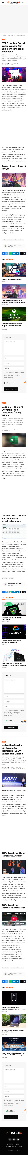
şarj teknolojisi (19, 967)
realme (12, 967)
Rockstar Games (19, 239)
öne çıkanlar (10, 239)
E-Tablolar (4, 578)
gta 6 (3, 239)
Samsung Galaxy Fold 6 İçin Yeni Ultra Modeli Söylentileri (13, 1031)
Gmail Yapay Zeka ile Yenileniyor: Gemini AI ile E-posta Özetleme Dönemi (14, 664)
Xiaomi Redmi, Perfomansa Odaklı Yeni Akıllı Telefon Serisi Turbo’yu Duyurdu (13, 1054)
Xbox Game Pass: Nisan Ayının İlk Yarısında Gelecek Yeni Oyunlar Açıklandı (12, 325)
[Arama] (25, 2)
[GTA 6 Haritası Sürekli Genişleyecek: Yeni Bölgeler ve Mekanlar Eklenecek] (14, 74)
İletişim (20, 1146)
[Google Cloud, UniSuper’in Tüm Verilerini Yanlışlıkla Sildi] (14, 632)
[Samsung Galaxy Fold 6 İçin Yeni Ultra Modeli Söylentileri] (14, 1021)
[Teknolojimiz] (14, 2)
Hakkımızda (10, 1144)
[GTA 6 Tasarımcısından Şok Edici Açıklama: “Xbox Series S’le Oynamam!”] (14, 291)
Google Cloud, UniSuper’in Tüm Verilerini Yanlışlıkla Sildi (11, 641)
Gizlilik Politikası (11, 1146)
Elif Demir (7, 63)
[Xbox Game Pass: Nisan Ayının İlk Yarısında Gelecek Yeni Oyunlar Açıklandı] (14, 314)
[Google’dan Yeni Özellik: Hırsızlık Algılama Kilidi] (14, 609)
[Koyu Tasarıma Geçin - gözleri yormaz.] (23, 2)
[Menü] (3, 2)
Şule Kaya (7, 767)
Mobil (3, 741)
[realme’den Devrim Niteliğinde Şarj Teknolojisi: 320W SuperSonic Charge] (14, 780)
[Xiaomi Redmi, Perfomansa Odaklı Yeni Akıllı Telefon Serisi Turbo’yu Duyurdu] (14, 1044)
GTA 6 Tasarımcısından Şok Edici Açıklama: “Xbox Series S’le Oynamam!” (14, 301)
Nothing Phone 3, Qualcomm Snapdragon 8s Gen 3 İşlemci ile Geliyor (14, 1008)
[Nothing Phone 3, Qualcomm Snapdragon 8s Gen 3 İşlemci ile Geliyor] (14, 998)
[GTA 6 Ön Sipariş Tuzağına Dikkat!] (14, 270)
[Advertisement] (14, 19)
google (11, 578)
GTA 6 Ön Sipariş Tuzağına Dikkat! (12, 279)
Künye (17, 1144)
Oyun (3, 39)
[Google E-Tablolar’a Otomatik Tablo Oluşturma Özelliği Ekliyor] (14, 440)
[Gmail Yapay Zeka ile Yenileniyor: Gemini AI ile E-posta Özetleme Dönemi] (14, 654)
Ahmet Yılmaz (8, 429)
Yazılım (4, 403)
